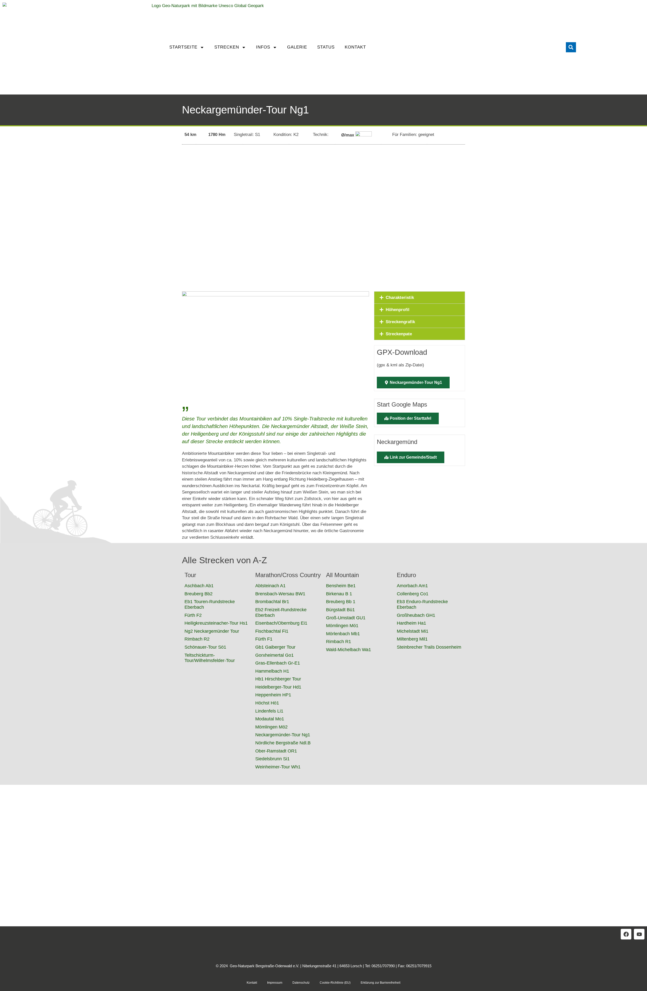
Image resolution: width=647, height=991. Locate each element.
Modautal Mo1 (269, 718)
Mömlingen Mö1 (342, 625)
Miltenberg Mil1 (412, 639)
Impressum (274, 982)
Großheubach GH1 (416, 615)
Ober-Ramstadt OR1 (276, 750)
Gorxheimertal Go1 (274, 655)
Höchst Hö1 (267, 702)
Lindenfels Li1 (269, 711)
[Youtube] (639, 934)
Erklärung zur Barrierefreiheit (380, 982)
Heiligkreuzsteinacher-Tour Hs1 (216, 623)
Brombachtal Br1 (272, 601)
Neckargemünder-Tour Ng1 (282, 734)
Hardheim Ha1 (411, 623)
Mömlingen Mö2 (271, 726)
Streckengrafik (400, 321)
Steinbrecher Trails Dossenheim (429, 647)
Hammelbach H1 (272, 671)
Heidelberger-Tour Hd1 (278, 687)
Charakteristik (400, 297)
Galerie (297, 47)
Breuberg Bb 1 (340, 601)
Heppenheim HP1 (273, 694)
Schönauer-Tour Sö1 (205, 647)
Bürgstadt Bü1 (340, 609)
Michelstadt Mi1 (412, 631)
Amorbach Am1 (412, 585)
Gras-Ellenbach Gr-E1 (277, 663)
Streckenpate (399, 334)
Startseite (183, 47)
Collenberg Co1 (412, 593)
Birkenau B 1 (339, 593)
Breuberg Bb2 (198, 593)
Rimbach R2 (197, 639)
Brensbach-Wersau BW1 (280, 593)
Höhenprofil (397, 309)
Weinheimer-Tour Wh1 (278, 766)
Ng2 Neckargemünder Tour (211, 631)
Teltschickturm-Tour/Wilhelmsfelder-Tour (209, 658)
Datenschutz (301, 982)
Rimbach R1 (338, 641)
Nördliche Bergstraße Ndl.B (283, 742)
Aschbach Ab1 (199, 585)
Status (326, 47)
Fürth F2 (193, 615)
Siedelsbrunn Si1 (272, 758)
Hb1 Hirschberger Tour (278, 678)
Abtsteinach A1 (270, 585)
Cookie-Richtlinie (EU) (335, 982)
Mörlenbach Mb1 (343, 633)
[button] (571, 47)
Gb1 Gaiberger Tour (275, 647)
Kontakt (355, 47)
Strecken (226, 47)
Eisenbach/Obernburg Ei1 (281, 623)
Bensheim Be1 (341, 585)
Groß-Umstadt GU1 (345, 617)
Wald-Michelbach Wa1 (348, 649)
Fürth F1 (263, 639)
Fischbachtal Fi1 (271, 631)
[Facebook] (626, 934)
